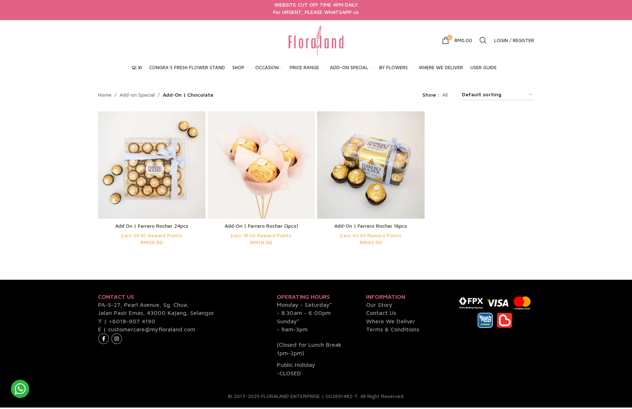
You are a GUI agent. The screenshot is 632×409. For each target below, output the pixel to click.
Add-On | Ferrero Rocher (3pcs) (261, 226)
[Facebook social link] (103, 338)
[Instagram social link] (116, 338)
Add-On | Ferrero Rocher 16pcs (370, 226)
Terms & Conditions (392, 329)
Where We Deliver (390, 321)
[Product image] (152, 165)
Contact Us (381, 312)
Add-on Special (137, 95)
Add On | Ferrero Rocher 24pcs (151, 226)
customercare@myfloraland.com (151, 329)
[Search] (483, 40)
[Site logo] (316, 40)
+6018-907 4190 (132, 321)
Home (105, 95)
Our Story (379, 304)
